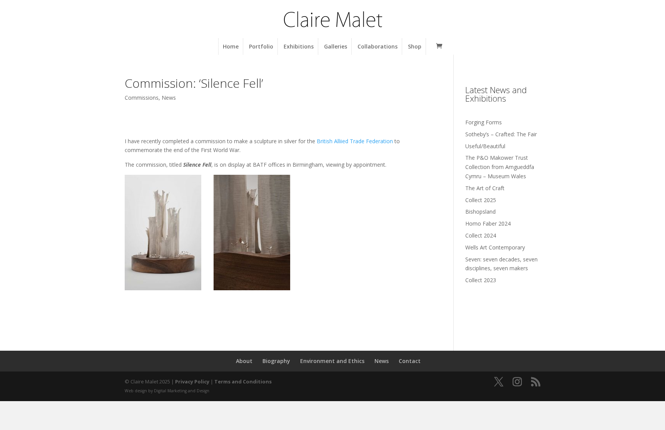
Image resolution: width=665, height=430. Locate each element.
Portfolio (261, 46)
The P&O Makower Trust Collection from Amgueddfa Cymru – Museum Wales (499, 167)
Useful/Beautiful (485, 146)
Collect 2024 (480, 235)
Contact (410, 361)
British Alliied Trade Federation (355, 141)
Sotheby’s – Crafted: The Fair (501, 134)
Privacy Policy (192, 381)
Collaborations (378, 46)
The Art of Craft (485, 188)
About (244, 361)
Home (231, 46)
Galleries (335, 46)
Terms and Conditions (243, 381)
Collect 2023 (480, 280)
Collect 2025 (480, 200)
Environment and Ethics (332, 361)
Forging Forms (483, 122)
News (169, 97)
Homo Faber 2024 (488, 223)
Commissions (142, 97)
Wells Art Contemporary (495, 247)
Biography (276, 361)
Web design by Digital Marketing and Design (167, 390)
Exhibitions (299, 46)
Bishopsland (480, 211)
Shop (414, 46)
